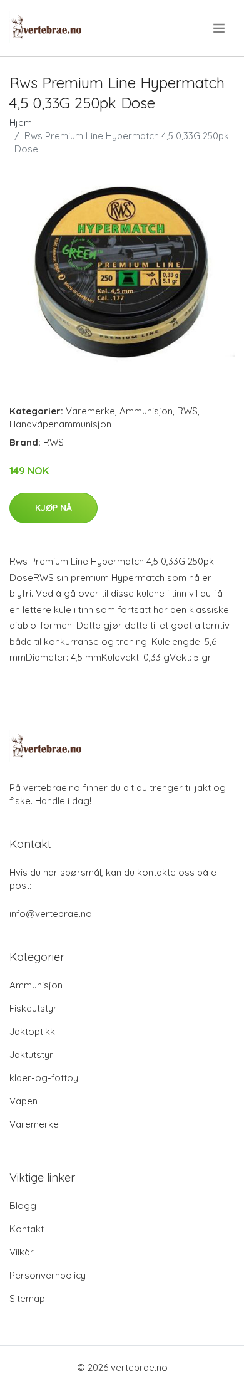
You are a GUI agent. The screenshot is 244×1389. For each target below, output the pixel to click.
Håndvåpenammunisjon (60, 424)
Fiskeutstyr (33, 1008)
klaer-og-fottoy (43, 1078)
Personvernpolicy (47, 1275)
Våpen (23, 1101)
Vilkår (21, 1252)
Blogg (22, 1206)
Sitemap (27, 1298)
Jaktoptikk (32, 1031)
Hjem (20, 122)
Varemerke (90, 411)
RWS (187, 411)
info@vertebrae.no (50, 914)
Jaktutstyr (31, 1055)
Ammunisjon (146, 411)
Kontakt (26, 1229)
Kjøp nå (53, 507)
